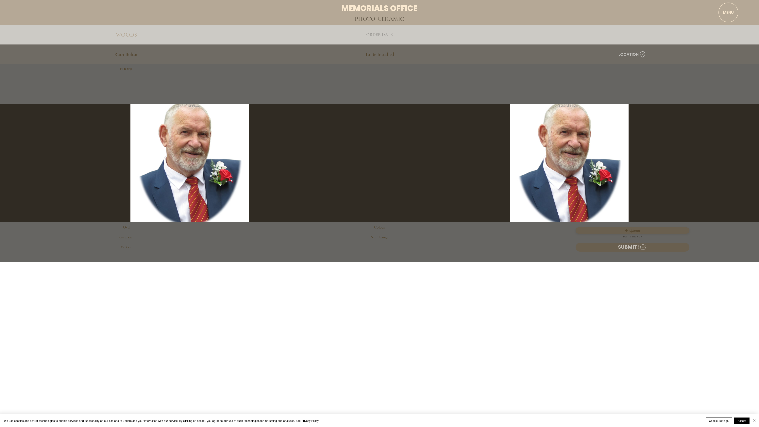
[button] (632, 230)
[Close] (754, 421)
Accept (742, 421)
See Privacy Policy (307, 421)
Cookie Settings (719, 421)
